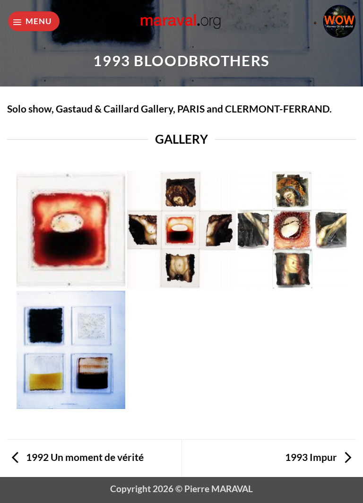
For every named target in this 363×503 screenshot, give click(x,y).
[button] (34, 21)
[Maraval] (182, 21)
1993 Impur (312, 457)
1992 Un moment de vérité (84, 457)
